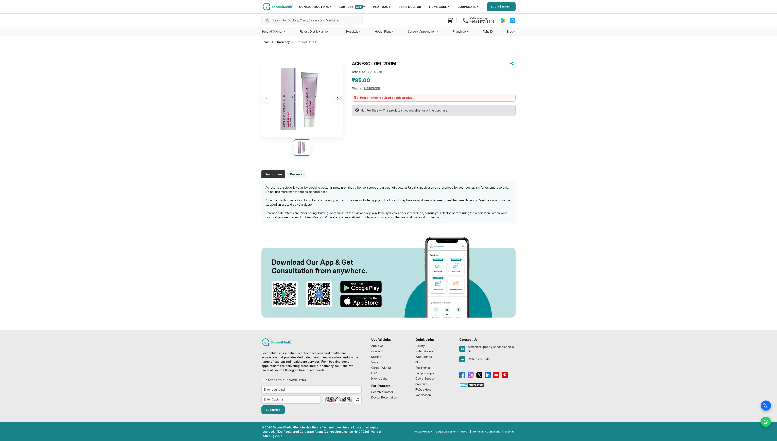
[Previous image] (266, 98)
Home (265, 42)
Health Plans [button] (383, 31)
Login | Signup (501, 6)
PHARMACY (381, 7)
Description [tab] (273, 174)
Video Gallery (424, 351)
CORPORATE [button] (466, 7)
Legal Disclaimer (446, 431)
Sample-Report (425, 373)
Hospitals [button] (352, 31)
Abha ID (488, 31)
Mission (376, 356)
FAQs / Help (423, 389)
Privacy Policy (423, 431)
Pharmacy (282, 42)
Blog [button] (510, 31)
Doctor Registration (384, 397)
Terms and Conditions (486, 431)
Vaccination (423, 395)
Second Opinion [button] (272, 31)
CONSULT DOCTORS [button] (314, 7)
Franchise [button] (459, 31)
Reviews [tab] (296, 174)
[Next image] (337, 98)
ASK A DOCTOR (409, 7)
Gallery (420, 345)
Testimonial (422, 367)
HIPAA (464, 431)
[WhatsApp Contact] (766, 421)
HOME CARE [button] (438, 7)
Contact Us (378, 351)
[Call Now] (766, 405)
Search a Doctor (382, 392)
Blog (418, 362)
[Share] (512, 63)
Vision (375, 362)
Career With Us (381, 367)
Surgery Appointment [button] (422, 31)
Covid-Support (425, 378)
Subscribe (273, 409)
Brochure (421, 384)
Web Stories (423, 356)
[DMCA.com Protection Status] (471, 384)
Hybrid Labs (379, 378)
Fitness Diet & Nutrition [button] (314, 31)
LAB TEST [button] (350, 7)
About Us (377, 345)
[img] (302, 98)
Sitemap (509, 431)
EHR (374, 373)
